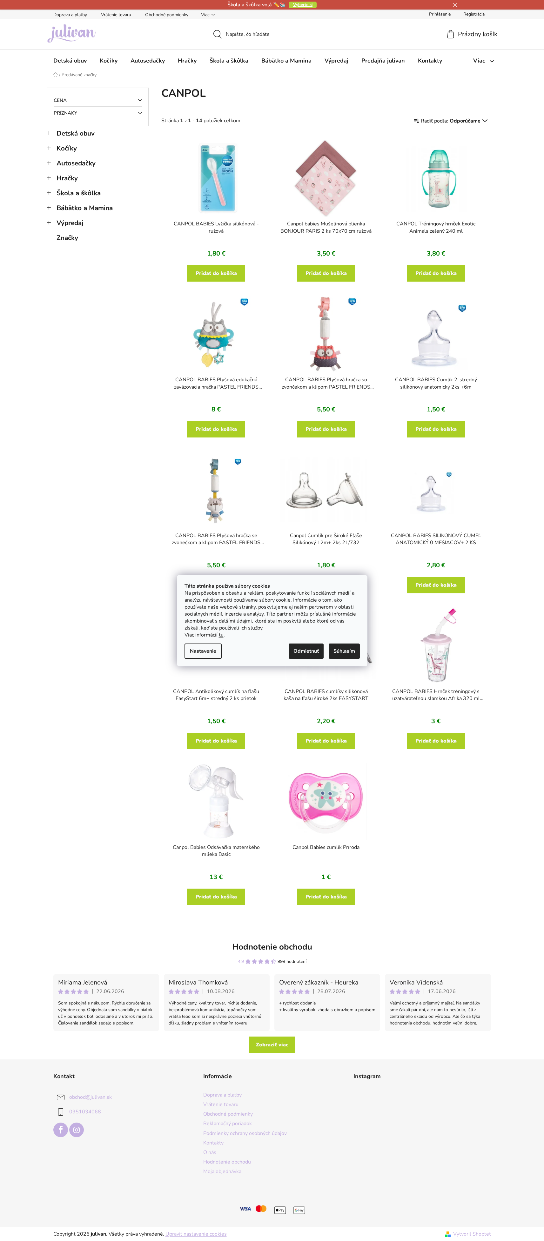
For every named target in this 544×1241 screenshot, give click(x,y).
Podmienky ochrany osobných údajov (245, 1133)
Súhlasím (344, 651)
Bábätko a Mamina (85, 207)
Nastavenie (203, 651)
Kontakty (213, 1142)
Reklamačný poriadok (227, 1123)
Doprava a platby (70, 15)
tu (221, 634)
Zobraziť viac (272, 1044)
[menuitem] (70, 60)
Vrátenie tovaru (116, 15)
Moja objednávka (222, 1171)
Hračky (67, 178)
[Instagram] (76, 1130)
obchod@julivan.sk (90, 1097)
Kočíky (67, 148)
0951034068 (85, 1111)
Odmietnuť (306, 651)
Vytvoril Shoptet (472, 1234)
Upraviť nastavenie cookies (196, 1234)
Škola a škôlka (79, 193)
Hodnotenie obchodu (272, 946)
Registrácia (474, 14)
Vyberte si (302, 5)
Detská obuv (76, 133)
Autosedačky (76, 163)
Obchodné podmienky (166, 15)
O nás (209, 1152)
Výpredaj (70, 222)
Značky (67, 237)
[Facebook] (60, 1130)
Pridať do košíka (216, 273)
